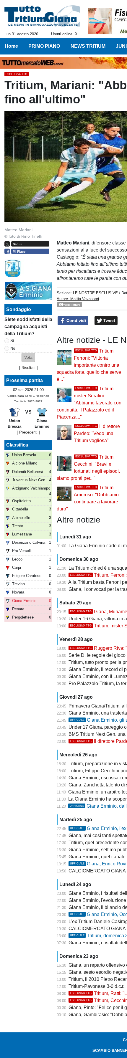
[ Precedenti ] (28, 432)
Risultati (28, 368)
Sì (12, 340)
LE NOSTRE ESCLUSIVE (95, 293)
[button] (28, 357)
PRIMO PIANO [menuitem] (44, 46)
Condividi (75, 320)
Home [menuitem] (11, 46)
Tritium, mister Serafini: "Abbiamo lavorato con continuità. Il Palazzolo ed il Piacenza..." (89, 402)
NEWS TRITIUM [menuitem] (88, 46)
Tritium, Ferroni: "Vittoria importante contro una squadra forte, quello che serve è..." (89, 365)
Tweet (108, 320)
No (12, 348)
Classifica (17, 444)
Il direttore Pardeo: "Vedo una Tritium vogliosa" (97, 433)
